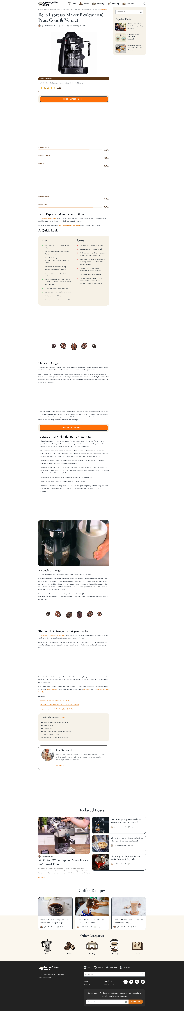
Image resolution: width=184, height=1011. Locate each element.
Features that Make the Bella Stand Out (57, 731)
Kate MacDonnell (49, 26)
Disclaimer (108, 981)
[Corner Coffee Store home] (49, 968)
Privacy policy (109, 985)
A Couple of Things (53, 734)
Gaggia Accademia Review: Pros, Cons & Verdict (57, 709)
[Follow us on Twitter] (131, 982)
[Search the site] (142, 974)
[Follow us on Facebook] (125, 982)
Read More (61, 766)
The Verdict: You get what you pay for (56, 737)
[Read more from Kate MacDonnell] (39, 26)
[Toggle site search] (144, 3)
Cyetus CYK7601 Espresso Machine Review (54, 700)
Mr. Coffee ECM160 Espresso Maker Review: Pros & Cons (59, 705)
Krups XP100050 (52, 689)
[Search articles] (140, 12)
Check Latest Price (72, 99)
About (86, 981)
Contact (87, 985)
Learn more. (103, 9)
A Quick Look (48, 725)
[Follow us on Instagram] (143, 982)
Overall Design (49, 728)
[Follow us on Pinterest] (137, 982)
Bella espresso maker (49, 218)
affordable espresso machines (69, 225)
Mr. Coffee (86, 689)
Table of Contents (53, 717)
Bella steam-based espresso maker (53, 635)
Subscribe (135, 1002)
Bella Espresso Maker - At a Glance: (56, 722)
